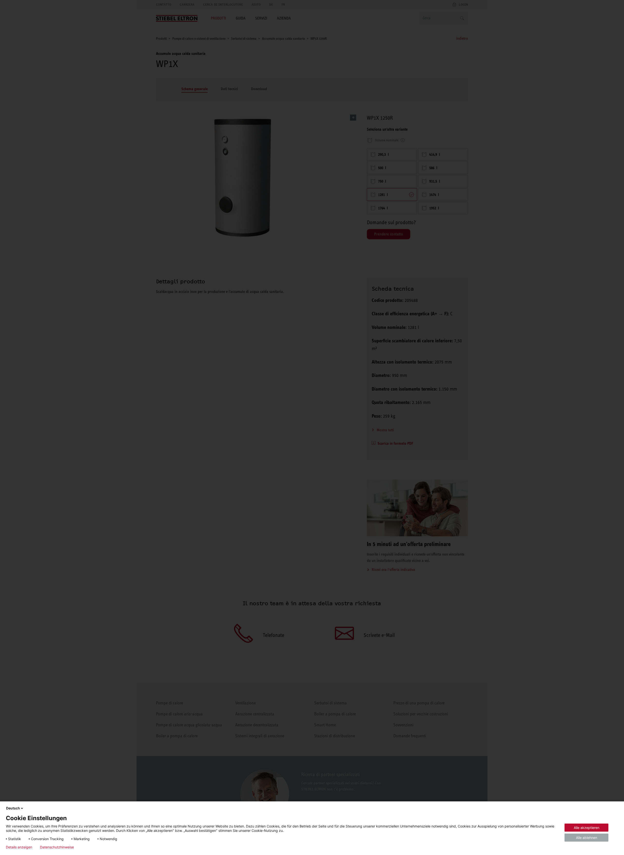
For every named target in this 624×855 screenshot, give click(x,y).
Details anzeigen (19, 847)
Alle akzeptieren (586, 828)
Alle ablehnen (586, 838)
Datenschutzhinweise (57, 847)
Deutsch (13, 808)
